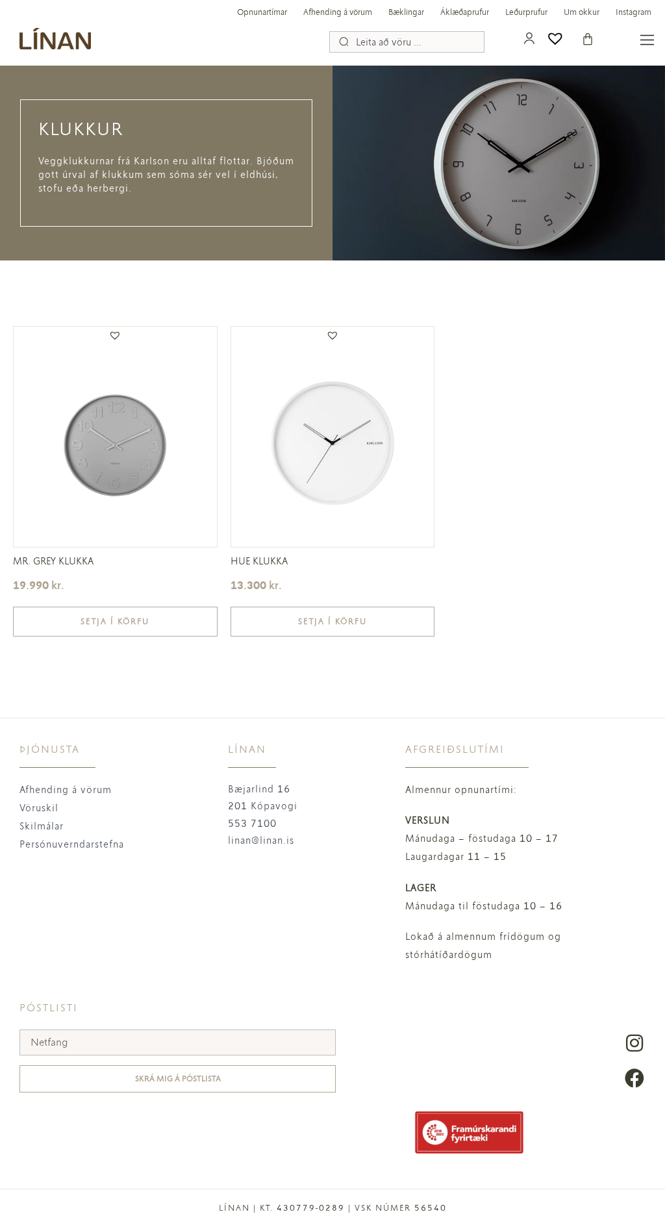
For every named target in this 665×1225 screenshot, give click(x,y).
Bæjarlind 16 (259, 789)
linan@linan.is (261, 840)
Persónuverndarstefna (71, 844)
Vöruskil (38, 808)
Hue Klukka (259, 561)
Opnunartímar (262, 12)
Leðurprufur (526, 12)
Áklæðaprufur (464, 12)
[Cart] (587, 38)
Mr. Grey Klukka (53, 561)
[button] (115, 335)
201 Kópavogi (262, 806)
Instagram (633, 12)
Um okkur (581, 12)
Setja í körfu (115, 621)
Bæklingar (406, 12)
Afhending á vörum (337, 12)
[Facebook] (634, 1078)
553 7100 (252, 823)
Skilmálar (41, 826)
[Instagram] (634, 1043)
